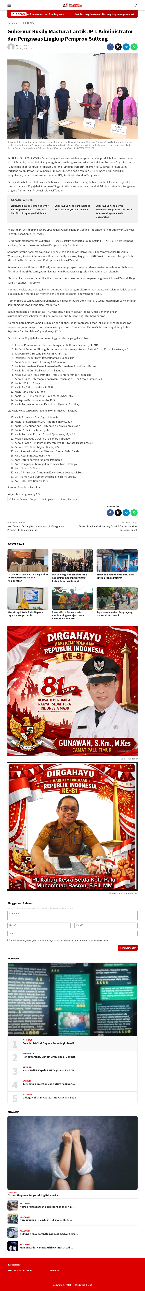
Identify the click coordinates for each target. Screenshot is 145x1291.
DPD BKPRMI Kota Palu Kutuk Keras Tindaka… (47, 1220)
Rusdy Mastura (69, 499)
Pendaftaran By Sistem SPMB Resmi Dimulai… (50, 1056)
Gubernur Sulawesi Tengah (23, 499)
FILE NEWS (27, 1040)
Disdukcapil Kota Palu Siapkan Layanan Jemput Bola (25, 614)
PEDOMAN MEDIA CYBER (19, 1270)
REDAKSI (54, 1270)
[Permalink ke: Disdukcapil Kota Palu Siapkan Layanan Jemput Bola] (27, 598)
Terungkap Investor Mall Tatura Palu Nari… (49, 1084)
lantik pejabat (49, 499)
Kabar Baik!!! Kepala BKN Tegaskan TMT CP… (49, 1070)
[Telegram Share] (126, 46)
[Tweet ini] (118, 46)
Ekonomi (27, 1081)
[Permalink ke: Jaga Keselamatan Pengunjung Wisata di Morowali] (117, 598)
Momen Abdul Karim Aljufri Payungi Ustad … (46, 1247)
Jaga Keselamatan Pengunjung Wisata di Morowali (115, 614)
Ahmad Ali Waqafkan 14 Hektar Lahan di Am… (47, 1206)
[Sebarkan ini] (110, 46)
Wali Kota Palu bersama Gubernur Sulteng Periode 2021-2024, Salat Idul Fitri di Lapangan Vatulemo (29, 209)
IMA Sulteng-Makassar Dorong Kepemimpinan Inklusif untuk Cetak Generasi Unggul (84, 14)
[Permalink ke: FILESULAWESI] (10, 46)
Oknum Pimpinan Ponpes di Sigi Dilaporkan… (34, 1195)
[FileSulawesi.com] (72, 4)
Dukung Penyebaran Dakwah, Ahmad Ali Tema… (49, 1234)
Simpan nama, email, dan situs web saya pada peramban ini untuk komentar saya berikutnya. (59, 940)
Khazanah (12, 1192)
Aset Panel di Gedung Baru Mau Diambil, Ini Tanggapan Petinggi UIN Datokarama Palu (35, 526)
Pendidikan (28, 1053)
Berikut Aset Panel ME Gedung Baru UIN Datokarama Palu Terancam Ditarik (108, 526)
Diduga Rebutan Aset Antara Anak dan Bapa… (50, 1097)
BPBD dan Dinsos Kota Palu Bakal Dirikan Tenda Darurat (116, 576)
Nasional (27, 1067)
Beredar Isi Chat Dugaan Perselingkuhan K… (49, 1043)
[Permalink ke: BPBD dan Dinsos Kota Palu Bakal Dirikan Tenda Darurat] (117, 560)
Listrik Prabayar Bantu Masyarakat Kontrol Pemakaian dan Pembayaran (27, 577)
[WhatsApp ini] (134, 46)
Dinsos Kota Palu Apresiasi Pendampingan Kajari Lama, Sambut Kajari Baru (68, 615)
